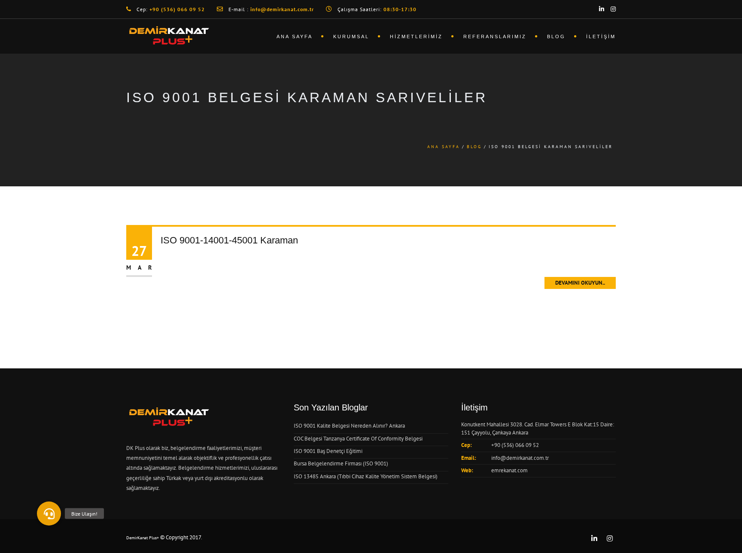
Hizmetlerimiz (416, 36)
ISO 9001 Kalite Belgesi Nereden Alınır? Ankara (349, 425)
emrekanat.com (509, 470)
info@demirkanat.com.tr (520, 458)
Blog (556, 36)
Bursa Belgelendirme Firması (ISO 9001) (341, 463)
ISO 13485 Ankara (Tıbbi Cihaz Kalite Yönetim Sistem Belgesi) (366, 476)
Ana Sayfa (295, 36)
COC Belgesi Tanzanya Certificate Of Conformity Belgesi (358, 438)
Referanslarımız (494, 36)
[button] (49, 513)
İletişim (601, 36)
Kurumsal (351, 36)
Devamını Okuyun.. (580, 282)
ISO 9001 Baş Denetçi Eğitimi (328, 451)
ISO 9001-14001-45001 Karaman (229, 240)
